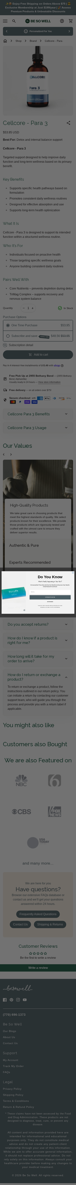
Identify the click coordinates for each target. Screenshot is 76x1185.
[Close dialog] (73, 572)
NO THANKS (50, 601)
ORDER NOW (50, 597)
